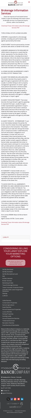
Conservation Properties (9, 303)
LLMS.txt (5, 295)
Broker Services (7, 280)
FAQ (3, 276)
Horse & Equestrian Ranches (10, 318)
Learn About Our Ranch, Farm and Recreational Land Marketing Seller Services (15, 262)
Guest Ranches (6, 307)
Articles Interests (7, 278)
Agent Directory (7, 393)
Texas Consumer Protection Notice (12, 287)
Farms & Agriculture (8, 305)
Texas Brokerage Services (10, 285)
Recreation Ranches (8, 323)
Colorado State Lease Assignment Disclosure (12, 290)
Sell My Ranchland (7, 269)
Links (5, 237)
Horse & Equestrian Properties (11, 309)
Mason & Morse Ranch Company (15, 412)
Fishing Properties (7, 314)
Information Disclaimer (20, 411)
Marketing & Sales (7, 283)
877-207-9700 (7, 388)
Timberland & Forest (8, 320)
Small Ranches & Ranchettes (10, 325)
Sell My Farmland (7, 271)
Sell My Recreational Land (10, 274)
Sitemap (4, 293)
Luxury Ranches (7, 312)
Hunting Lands (6, 316)
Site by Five (10, 411)
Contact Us (6, 390)
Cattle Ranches (6, 300)
